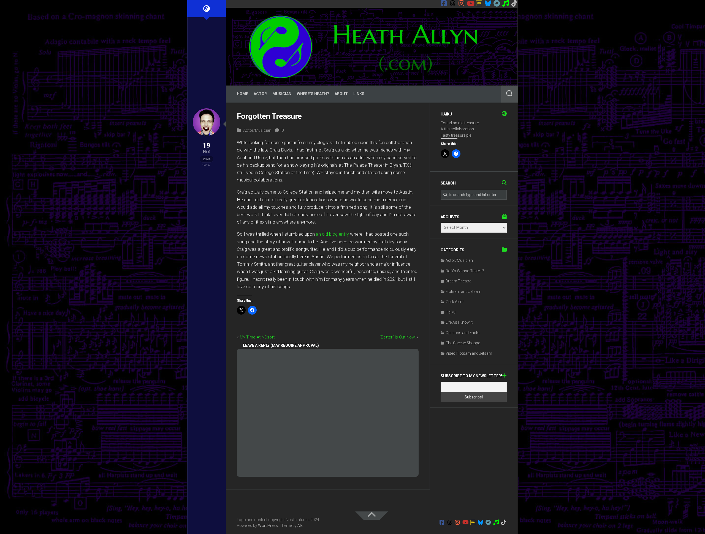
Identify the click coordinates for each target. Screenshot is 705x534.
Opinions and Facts (462, 333)
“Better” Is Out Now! (397, 337)
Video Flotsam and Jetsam (469, 353)
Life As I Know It (459, 322)
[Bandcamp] (497, 3)
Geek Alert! (454, 301)
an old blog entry (332, 234)
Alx (300, 525)
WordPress (268, 525)
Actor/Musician (257, 130)
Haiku (450, 312)
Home (242, 94)
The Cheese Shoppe (463, 343)
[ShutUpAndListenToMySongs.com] (505, 3)
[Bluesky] (488, 3)
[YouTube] (470, 3)
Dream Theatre (458, 281)
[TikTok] (514, 3)
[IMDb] (479, 3)
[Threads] (452, 3)
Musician (281, 94)
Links (358, 94)
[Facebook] (444, 3)
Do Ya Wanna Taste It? (465, 271)
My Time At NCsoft (257, 337)
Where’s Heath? (313, 94)
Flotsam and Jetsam (463, 291)
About (341, 94)
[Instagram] (461, 3)
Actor (260, 94)
